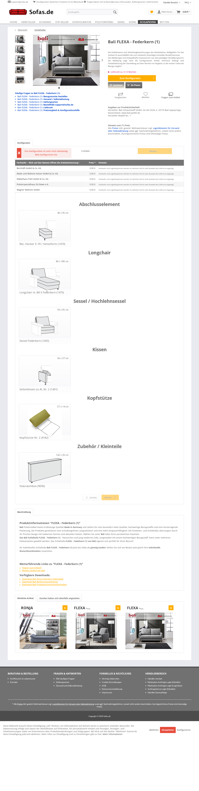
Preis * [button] (92, 162)
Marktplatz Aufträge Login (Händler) (164, 682)
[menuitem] (92, 12)
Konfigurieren (184, 730)
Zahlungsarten (62, 682)
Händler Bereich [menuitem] (170, 2)
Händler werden (155, 678)
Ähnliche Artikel (25, 598)
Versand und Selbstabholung (69, 685)
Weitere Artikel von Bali (33, 570)
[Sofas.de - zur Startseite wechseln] (31, 12)
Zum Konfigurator (130, 78)
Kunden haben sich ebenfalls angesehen (59, 598)
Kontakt (14, 682)
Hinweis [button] (102, 162)
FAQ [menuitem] (187, 2)
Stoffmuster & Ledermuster (22, 678)
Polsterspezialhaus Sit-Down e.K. (33, 184)
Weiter (153, 151)
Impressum (107, 692)
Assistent (118, 85)
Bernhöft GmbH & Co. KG (29, 168)
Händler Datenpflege (157, 692)
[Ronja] (43, 631)
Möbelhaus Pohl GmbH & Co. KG (32, 179)
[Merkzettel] (152, 12)
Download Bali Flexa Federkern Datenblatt (42, 579)
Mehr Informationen (113, 734)
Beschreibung (24, 512)
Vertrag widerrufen (110, 678)
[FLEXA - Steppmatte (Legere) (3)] (96, 631)
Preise (115, 128)
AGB (104, 685)
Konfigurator (23, 142)
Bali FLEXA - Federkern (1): (42, 96)
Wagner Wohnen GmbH (28, 189)
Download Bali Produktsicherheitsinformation (44, 584)
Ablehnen (154, 730)
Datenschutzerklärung (112, 689)
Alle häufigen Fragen (65, 678)
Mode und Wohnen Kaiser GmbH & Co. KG (37, 173)
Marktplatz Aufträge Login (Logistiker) (165, 685)
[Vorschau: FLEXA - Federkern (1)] (20, 40)
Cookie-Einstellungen (111, 682)
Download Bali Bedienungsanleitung (40, 581)
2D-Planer (135, 85)
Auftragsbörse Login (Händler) (161, 689)
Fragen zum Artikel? (32, 567)
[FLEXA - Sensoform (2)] (149, 631)
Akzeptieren (168, 730)
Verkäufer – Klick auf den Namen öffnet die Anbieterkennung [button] (47, 162)
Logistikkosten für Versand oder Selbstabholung (73, 704)
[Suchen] (115, 12)
